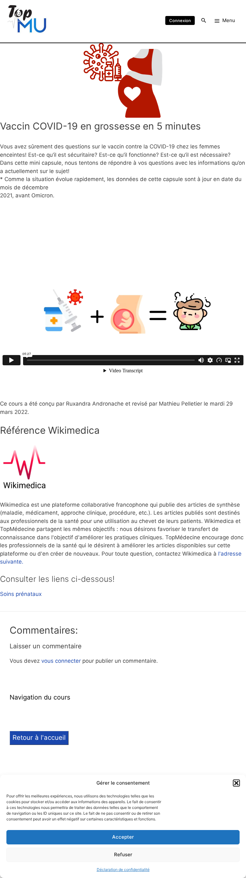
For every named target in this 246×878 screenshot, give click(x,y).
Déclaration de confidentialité (123, 869)
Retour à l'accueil (39, 737)
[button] (236, 783)
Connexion (180, 20)
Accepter (123, 837)
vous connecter (61, 661)
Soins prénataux (21, 594)
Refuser (123, 854)
